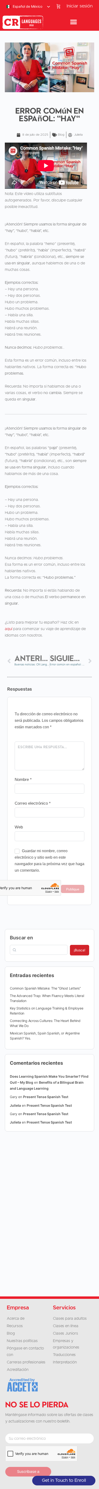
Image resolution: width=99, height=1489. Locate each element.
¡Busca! (79, 950)
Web (19, 827)
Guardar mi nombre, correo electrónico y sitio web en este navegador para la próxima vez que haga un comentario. (49, 860)
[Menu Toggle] (73, 22)
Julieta (15, 1105)
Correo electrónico (33, 803)
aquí (8, 629)
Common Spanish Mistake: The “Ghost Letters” (45, 988)
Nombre (23, 779)
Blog (61, 134)
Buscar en (21, 938)
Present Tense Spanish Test (45, 1097)
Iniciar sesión (80, 6)
